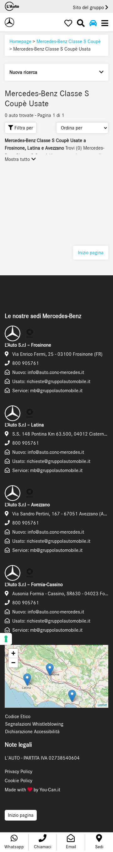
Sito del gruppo (89, 7)
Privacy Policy (18, 771)
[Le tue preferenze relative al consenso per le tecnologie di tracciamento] (6, 639)
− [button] (13, 663)
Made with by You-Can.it (32, 789)
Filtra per (23, 127)
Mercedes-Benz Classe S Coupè (68, 41)
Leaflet (102, 705)
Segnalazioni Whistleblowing (34, 724)
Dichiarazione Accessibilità (32, 731)
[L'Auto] (9, 22)
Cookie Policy (18, 780)
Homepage (20, 41)
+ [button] (13, 653)
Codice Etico (17, 716)
